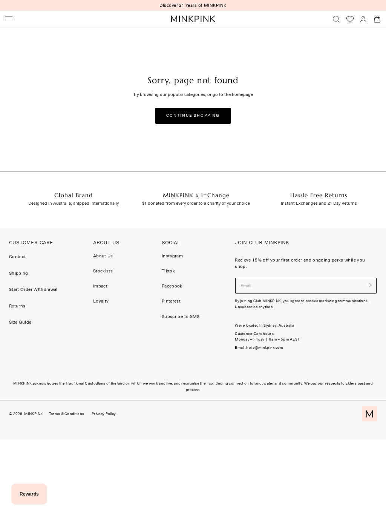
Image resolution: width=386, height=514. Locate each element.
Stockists (103, 271)
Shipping (18, 273)
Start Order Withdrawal (33, 289)
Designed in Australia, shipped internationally (73, 203)
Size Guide (20, 322)
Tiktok (168, 271)
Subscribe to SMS (181, 316)
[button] (9, 19)
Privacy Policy (104, 414)
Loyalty (101, 301)
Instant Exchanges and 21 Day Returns (319, 203)
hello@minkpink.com (264, 347)
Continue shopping (193, 115)
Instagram (172, 256)
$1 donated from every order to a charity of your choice (196, 203)
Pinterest (171, 301)
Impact (100, 286)
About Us (103, 256)
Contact (17, 257)
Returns (17, 306)
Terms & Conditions (66, 414)
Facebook (172, 286)
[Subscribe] (369, 285)
